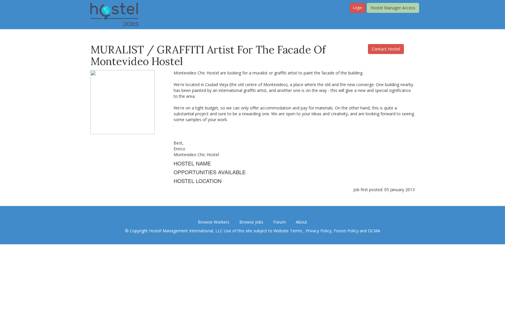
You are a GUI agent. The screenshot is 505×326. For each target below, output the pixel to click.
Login (357, 7)
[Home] (114, 14)
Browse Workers (213, 222)
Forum (279, 222)
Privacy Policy (318, 230)
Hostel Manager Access (393, 8)
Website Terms (288, 230)
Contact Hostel (386, 49)
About (301, 222)
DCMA (374, 230)
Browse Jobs (251, 222)
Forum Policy (346, 230)
